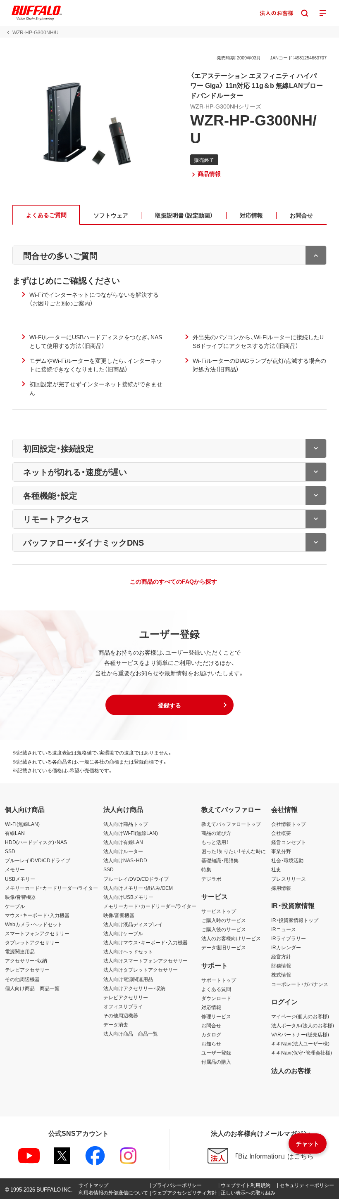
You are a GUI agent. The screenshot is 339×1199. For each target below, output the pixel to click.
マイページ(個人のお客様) (300, 1016)
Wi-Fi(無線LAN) (22, 824)
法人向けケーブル (123, 933)
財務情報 (281, 965)
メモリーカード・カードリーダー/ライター (51, 888)
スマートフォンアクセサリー (37, 933)
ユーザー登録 (216, 1052)
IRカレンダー (286, 947)
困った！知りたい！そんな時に (233, 851)
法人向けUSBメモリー (128, 897)
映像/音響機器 (20, 897)
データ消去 (115, 1024)
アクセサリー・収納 (26, 960)
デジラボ (211, 878)
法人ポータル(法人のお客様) (302, 1025)
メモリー (15, 869)
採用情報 (281, 888)
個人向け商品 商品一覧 (32, 988)
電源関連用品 (20, 951)
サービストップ (218, 911)
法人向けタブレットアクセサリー (140, 969)
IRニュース (283, 929)
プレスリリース (288, 878)
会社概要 (281, 833)
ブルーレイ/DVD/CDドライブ (37, 860)
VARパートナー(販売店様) (300, 1034)
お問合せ (211, 1025)
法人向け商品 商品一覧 (130, 1033)
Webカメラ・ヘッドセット (33, 924)
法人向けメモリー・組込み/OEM (138, 888)
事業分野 (281, 851)
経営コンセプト (288, 842)
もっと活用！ (215, 842)
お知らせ (211, 1043)
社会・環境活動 (287, 860)
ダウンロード (216, 998)
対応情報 (211, 1007)
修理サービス (216, 1016)
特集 (206, 869)
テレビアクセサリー (27, 969)
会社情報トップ (288, 824)
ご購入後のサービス (223, 929)
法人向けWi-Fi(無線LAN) (130, 833)
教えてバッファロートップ (231, 824)
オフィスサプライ (123, 1006)
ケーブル (15, 906)
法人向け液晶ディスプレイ (133, 924)
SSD (10, 851)
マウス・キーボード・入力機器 (37, 915)
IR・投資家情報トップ (294, 920)
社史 (276, 869)
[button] (169, 705)
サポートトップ (218, 980)
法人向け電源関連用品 (128, 979)
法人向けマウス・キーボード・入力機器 (145, 942)
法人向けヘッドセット (128, 951)
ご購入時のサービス (223, 920)
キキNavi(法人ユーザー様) (300, 1043)
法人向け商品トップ (125, 824)
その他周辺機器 (22, 979)
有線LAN (15, 833)
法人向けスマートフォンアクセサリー (145, 960)
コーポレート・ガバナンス (299, 984)
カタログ (211, 1034)
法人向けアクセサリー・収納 (134, 988)
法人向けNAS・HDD (125, 860)
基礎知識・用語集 (220, 860)
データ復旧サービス (223, 947)
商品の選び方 (216, 833)
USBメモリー (20, 878)
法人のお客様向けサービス (231, 938)
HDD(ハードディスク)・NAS (36, 842)
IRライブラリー (288, 938)
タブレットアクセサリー (32, 942)
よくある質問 (216, 989)
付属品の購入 (216, 1061)
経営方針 (281, 956)
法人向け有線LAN (123, 842)
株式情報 (281, 974)
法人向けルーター (123, 851)
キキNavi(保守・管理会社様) (301, 1052)
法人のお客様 (291, 1070)
